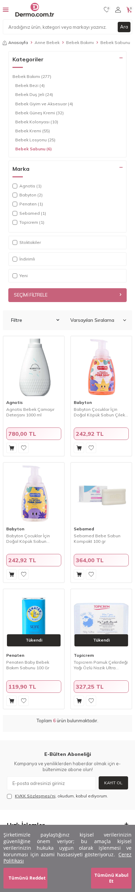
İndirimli (27, 259)
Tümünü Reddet (27, 878)
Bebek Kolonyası (36, 121)
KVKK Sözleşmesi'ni (35, 795)
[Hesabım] (118, 9)
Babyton (83, 402)
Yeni (23, 275)
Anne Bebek (47, 42)
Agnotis (14, 402)
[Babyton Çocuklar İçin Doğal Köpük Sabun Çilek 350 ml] (101, 366)
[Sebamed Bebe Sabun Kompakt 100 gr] (101, 493)
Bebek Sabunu (33, 148)
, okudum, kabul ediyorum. (61, 795)
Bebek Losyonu (35, 139)
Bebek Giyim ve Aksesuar (44, 103)
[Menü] (6, 9)
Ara (124, 26)
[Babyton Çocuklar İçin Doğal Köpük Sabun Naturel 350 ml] (33, 493)
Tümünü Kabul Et (111, 878)
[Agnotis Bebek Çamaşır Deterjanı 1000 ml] (33, 366)
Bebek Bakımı (80, 42)
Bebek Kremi (32, 130)
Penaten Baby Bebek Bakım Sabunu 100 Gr (27, 665)
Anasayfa (18, 42)
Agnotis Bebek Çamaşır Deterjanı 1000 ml (30, 412)
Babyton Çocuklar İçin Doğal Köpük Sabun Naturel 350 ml (28, 538)
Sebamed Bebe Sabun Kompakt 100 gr (97, 538)
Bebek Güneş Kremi (39, 112)
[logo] (34, 10)
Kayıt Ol (113, 782)
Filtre (16, 320)
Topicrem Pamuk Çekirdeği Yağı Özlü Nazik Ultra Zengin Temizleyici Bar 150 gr (101, 665)
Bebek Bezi (30, 85)
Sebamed (84, 528)
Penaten (15, 655)
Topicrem (84, 655)
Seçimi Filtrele (30, 295)
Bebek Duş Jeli (34, 94)
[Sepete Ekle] (11, 448)
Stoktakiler (30, 242)
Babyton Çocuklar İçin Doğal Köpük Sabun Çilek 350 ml (99, 412)
